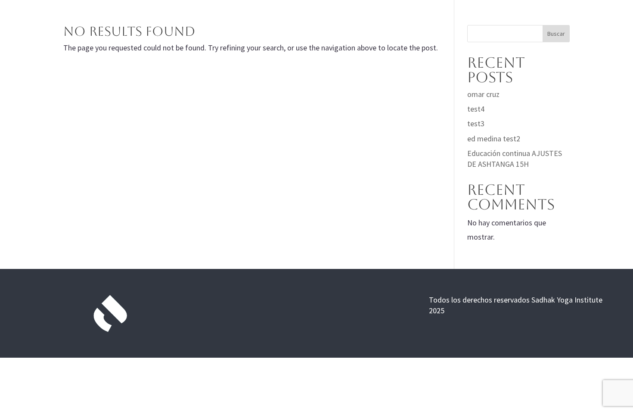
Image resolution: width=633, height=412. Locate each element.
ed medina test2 (493, 139)
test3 (475, 123)
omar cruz (483, 94)
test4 (475, 109)
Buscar (556, 33)
